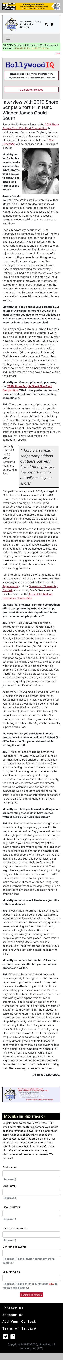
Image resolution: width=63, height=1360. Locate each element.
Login (57, 53)
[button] (46, 24)
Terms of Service (19, 1329)
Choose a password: (15, 1228)
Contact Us (12, 1308)
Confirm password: (14, 1246)
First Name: (9, 1167)
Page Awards (10, 586)
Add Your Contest (19, 1322)
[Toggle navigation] (8, 38)
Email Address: (11, 1207)
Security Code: (11, 1271)
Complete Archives (31, 89)
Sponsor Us (12, 1315)
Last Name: (9, 1185)
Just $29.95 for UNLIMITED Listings (32, 48)
